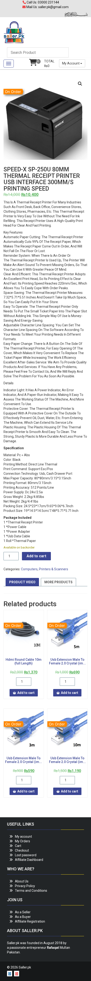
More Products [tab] (58, 582)
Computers (29, 569)
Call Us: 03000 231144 (42, 2)
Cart (18, 846)
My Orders (22, 841)
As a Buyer (23, 917)
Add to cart (36, 556)
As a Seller (23, 912)
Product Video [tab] (22, 582)
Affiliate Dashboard (29, 860)
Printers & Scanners (53, 569)
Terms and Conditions (31, 890)
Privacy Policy (25, 886)
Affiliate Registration (30, 921)
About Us (21, 881)
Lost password (25, 855)
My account (23, 836)
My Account (71, 63)
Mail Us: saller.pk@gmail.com (47, 7)
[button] (80, 84)
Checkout (22, 850)
